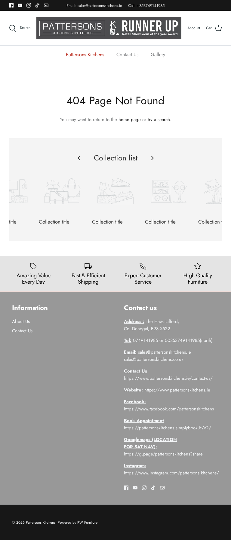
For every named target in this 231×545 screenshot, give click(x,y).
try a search (159, 119)
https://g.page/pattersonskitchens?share (163, 454)
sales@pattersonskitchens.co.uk (153, 359)
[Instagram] (28, 5)
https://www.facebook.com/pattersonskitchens (169, 409)
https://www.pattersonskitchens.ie (177, 390)
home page (130, 119)
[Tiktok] (37, 5)
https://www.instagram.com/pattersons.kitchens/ (171, 473)
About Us (21, 321)
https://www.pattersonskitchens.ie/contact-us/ (168, 378)
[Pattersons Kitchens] (108, 28)
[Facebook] (11, 5)
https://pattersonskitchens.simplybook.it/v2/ (167, 428)
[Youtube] (20, 5)
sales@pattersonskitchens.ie (100, 5)
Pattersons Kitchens (85, 54)
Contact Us (127, 54)
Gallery (158, 54)
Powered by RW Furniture (77, 522)
